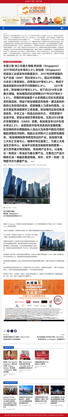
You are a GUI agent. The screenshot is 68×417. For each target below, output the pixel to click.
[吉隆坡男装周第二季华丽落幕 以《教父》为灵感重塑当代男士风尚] (42, 390)
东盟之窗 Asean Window (15, 61)
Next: (51, 337)
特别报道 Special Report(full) (43, 357)
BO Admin (5, 374)
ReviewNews (52, 415)
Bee (4, 409)
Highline (6, 61)
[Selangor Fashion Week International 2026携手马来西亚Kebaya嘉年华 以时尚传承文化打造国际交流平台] (10, 390)
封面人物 (13, 357)
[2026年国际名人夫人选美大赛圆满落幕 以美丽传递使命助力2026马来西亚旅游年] (58, 390)
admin (5, 165)
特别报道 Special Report (42, 355)
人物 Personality (25, 357)
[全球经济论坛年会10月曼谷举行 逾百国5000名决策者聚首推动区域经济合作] (26, 390)
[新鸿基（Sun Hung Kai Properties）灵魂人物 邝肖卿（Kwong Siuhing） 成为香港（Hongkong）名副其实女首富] (10, 355)
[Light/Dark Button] (62, 28)
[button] (3, 28)
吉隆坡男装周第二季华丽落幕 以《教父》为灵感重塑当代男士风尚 (41, 399)
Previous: (16, 337)
